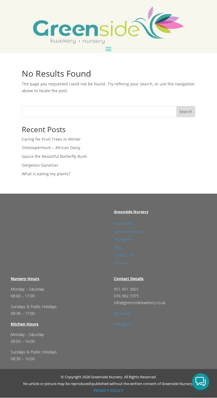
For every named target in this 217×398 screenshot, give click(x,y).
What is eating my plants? (46, 173)
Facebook (122, 313)
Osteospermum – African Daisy (51, 147)
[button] (200, 381)
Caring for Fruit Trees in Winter (51, 139)
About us (121, 263)
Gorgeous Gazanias (40, 165)
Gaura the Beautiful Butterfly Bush (54, 156)
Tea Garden (123, 239)
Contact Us (124, 255)
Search (185, 111)
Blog (117, 247)
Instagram (122, 324)
